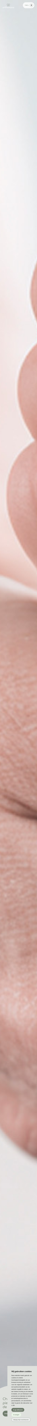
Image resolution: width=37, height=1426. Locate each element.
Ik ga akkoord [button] (17, 1410)
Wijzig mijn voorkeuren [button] (21, 1420)
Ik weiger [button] (16, 1415)
